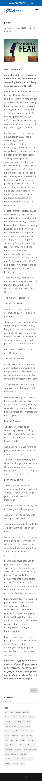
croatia (7, 726)
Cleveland (17, 717)
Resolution (32, 749)
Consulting (17, 722)
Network (22, 745)
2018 (6, 712)
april (12, 712)
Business (26, 712)
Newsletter (8, 749)
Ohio (25, 749)
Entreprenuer (9, 731)
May (6, 745)
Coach (32, 717)
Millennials (13, 745)
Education (15, 726)
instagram (15, 736)
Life (29, 740)
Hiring (7, 736)
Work (22, 763)
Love (33, 740)
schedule (14, 754)
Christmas (8, 717)
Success (7, 763)
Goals (31, 731)
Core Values (27, 722)
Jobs (6, 740)
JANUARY (29, 736)
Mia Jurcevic (10, 28)
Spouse (30, 759)
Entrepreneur (25, 726)
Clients (25, 717)
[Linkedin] (25, 776)
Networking (31, 745)
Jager (22, 736)
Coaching (8, 722)
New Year (18, 749)
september (23, 754)
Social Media (21, 759)
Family (18, 731)
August (18, 712)
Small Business (10, 759)
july (11, 740)
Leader (22, 740)
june (16, 740)
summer (15, 763)
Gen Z (25, 731)
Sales (7, 754)
